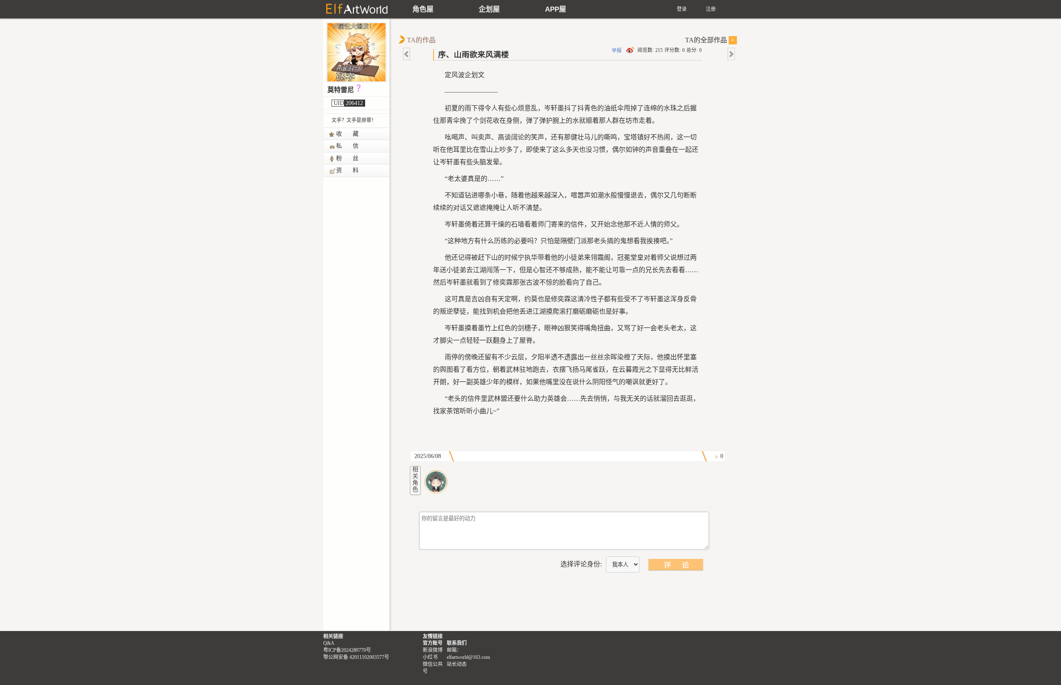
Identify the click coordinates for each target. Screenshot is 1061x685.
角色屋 (423, 9)
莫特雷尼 (340, 89)
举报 (617, 51)
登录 (682, 9)
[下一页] (731, 54)
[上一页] (407, 54)
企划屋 (489, 9)
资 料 (347, 170)
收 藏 (347, 134)
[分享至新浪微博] (631, 50)
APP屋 (555, 9)
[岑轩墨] (436, 481)
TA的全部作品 (710, 40)
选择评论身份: (581, 564)
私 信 (347, 146)
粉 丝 (347, 158)
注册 (711, 9)
